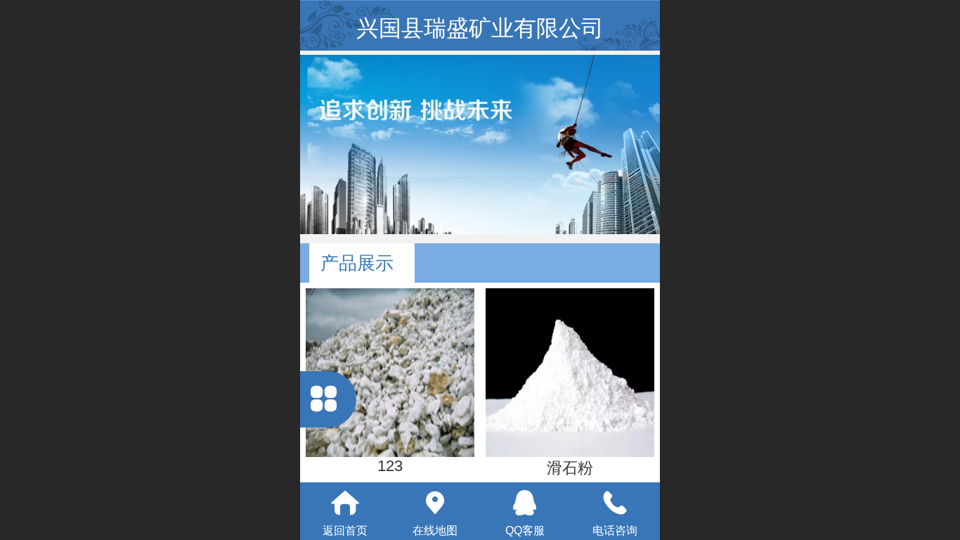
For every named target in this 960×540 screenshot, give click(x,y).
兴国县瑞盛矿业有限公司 (480, 28)
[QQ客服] (525, 503)
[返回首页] (345, 503)
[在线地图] (435, 503)
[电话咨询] (615, 503)
